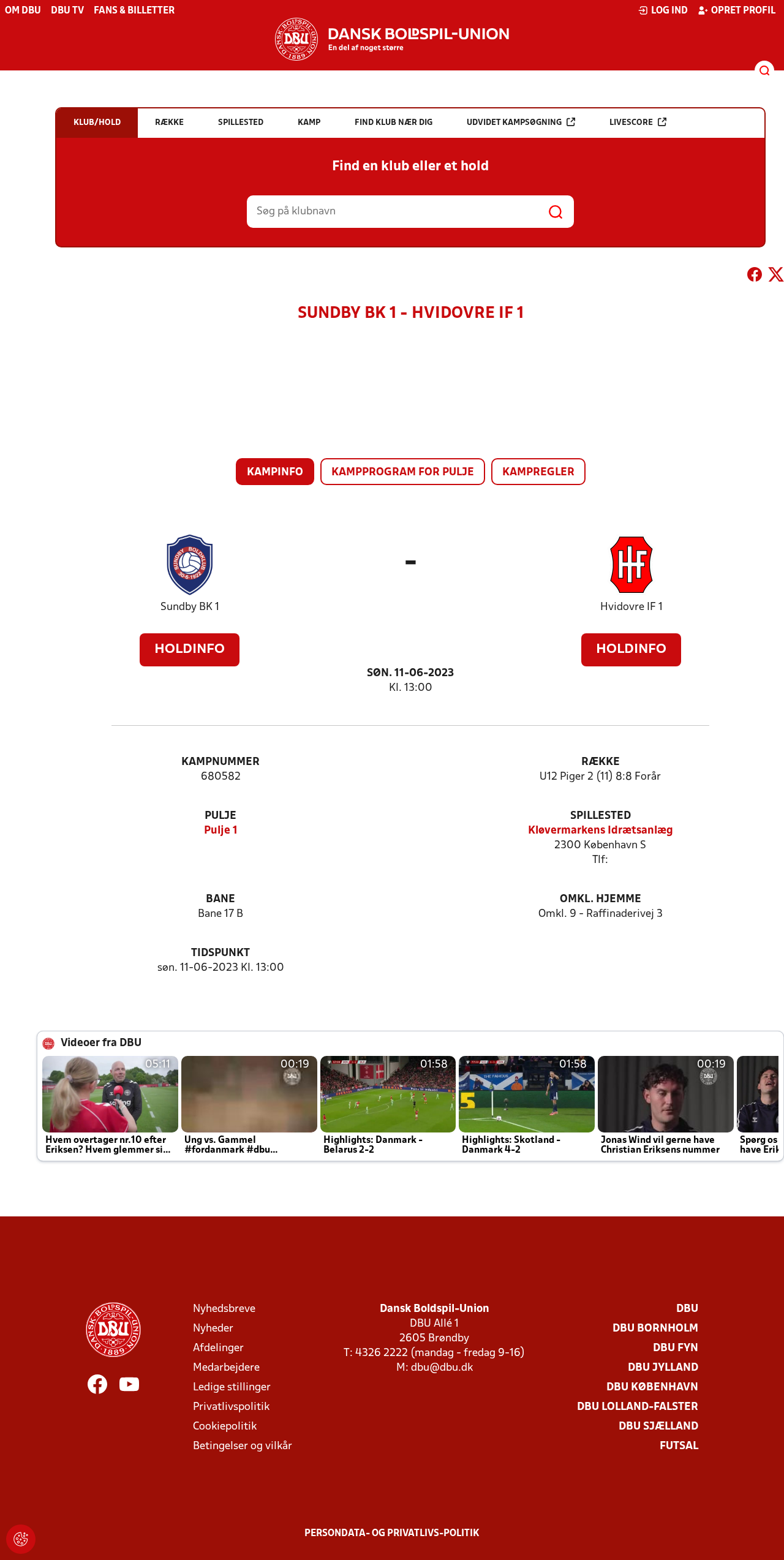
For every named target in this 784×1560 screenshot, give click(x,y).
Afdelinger (218, 1348)
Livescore (631, 123)
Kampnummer (220, 762)
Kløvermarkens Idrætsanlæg (600, 831)
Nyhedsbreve (224, 1309)
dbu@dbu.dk (442, 1368)
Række (600, 762)
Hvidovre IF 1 (631, 607)
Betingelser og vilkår (242, 1446)
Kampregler (538, 472)
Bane (220, 899)
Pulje (220, 816)
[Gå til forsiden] (392, 39)
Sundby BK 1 (189, 607)
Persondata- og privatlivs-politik (392, 1533)
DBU (687, 1309)
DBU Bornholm (655, 1329)
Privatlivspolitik (231, 1407)
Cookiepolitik (225, 1427)
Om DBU (23, 11)
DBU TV (67, 11)
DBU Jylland (663, 1368)
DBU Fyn (675, 1348)
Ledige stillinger (232, 1387)
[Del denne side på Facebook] (754, 277)
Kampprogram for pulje (402, 472)
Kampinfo (275, 472)
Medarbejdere (226, 1368)
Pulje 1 (221, 831)
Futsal (679, 1446)
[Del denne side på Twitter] (776, 277)
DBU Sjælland (658, 1427)
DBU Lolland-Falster (637, 1407)
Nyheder (213, 1329)
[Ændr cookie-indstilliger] (21, 1539)
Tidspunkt (220, 953)
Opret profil (743, 11)
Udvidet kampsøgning (514, 123)
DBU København (652, 1387)
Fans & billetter (134, 11)
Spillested (600, 816)
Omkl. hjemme (600, 899)
